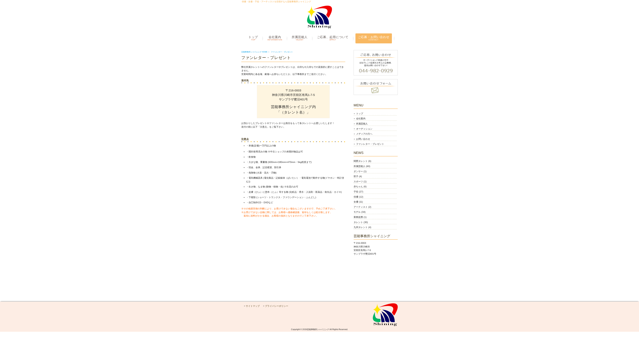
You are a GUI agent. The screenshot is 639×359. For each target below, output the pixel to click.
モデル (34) (360, 212)
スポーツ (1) (360, 181)
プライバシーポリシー (276, 306)
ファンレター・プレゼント (370, 144)
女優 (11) (358, 201)
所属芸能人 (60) (362, 166)
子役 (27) (358, 191)
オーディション (364, 128)
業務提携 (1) (360, 217)
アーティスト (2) (362, 207)
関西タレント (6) (362, 161)
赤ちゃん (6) (360, 186)
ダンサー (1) (360, 171)
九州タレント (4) (362, 227)
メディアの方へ (364, 133)
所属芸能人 (362, 123)
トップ (359, 113)
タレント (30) (361, 222)
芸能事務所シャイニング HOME (254, 52)
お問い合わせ (363, 139)
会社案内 (360, 118)
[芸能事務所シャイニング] (319, 27)
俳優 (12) (358, 196)
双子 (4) (358, 176)
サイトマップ (253, 306)
